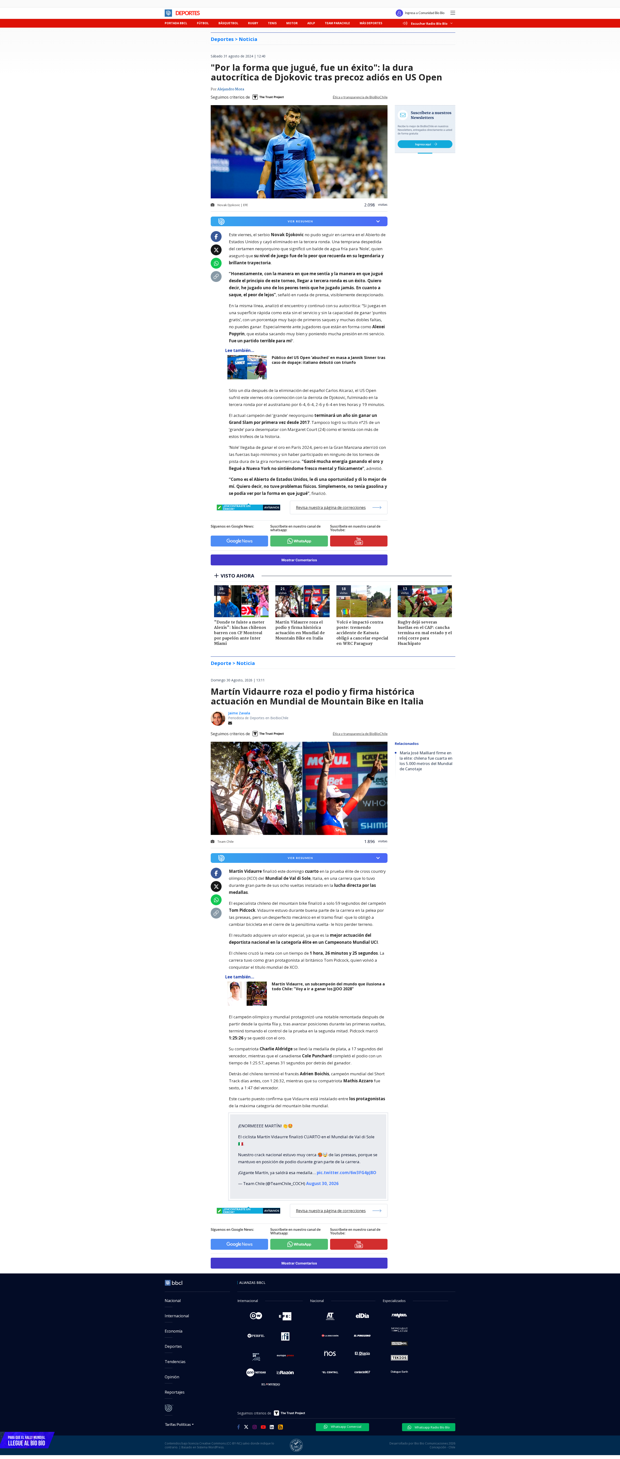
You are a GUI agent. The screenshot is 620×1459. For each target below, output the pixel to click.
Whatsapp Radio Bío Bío (432, 1427)
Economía (173, 1331)
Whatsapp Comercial (345, 1426)
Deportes (173, 1346)
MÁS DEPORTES (371, 23)
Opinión (172, 1377)
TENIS (272, 23)
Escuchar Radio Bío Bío (429, 23)
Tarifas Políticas (178, 1424)
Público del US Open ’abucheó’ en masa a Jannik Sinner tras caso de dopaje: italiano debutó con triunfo (328, 360)
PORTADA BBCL (176, 23)
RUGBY (253, 23)
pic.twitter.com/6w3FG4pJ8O (346, 1172)
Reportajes (175, 1392)
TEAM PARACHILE (337, 23)
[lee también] (248, 367)
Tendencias (175, 1361)
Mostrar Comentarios (299, 560)
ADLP (311, 23)
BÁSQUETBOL (228, 23)
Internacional (177, 1316)
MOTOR (292, 23)
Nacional (173, 1300)
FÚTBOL (203, 23)
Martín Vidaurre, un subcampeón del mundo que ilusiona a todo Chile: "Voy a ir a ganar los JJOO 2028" (328, 986)
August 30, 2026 (322, 1183)
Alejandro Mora (230, 89)
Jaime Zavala (239, 713)
